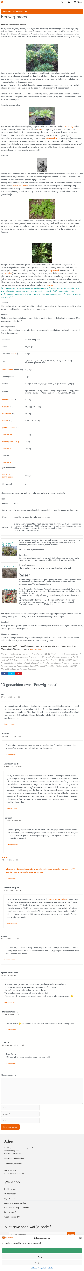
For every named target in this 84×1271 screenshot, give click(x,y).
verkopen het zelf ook (58, 899)
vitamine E (6, 462)
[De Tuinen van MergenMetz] (2, 2)
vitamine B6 (7, 434)
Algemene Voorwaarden (15, 1202)
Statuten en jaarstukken (13, 1163)
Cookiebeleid (33, 1268)
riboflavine (6, 413)
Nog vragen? (10, 1212)
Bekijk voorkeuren (42, 1263)
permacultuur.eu (36, 649)
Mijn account (9, 1198)
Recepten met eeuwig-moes (15, 11)
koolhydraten (7, 369)
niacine (5, 420)
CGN (39, 129)
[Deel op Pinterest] (18, 673)
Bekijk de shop (10, 1189)
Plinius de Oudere (20, 185)
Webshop (12, 1182)
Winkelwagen (10, 1193)
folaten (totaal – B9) (10, 441)
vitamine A (6, 448)
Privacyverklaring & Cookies (45, 1268)
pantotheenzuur (8, 427)
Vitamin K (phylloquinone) (8, 475)
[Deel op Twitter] (11, 673)
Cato (4, 857)
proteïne (13, 353)
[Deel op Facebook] (4, 673)
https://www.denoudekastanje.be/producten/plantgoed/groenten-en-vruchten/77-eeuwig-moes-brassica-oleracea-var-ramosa (40, 870)
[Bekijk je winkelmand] (69, 2)
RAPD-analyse (51, 138)
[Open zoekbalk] (62, 2)
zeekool (49, 285)
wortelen (8, 273)
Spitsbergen (70, 126)
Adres (9, 1141)
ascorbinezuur (8, 399)
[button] (81, 1238)
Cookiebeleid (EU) (12, 1216)
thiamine (5, 406)
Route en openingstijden (14, 1158)
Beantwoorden (9, 724)
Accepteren (42, 1251)
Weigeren (42, 1257)
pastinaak (55, 270)
